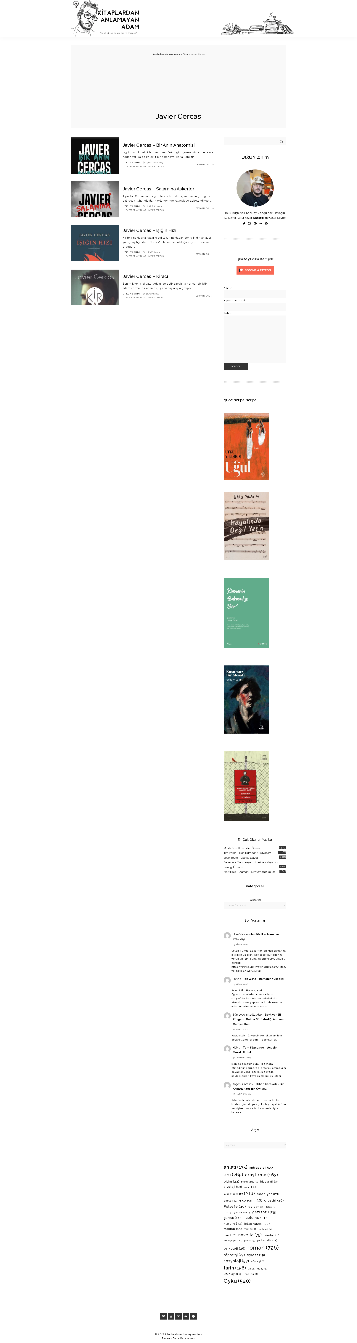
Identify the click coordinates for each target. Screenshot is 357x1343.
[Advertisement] (178, 84)
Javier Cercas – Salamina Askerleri (159, 189)
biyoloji (233, 1187)
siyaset (256, 1255)
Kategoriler (255, 899)
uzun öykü (233, 1273)
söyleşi (258, 1261)
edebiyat (268, 1194)
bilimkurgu (249, 1181)
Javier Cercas (156, 166)
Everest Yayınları (136, 166)
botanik (250, 1187)
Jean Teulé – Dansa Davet (241, 857)
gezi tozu (264, 1212)
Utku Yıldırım (131, 163)
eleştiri (274, 1200)
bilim (231, 1181)
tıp (251, 1268)
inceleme (255, 1218)
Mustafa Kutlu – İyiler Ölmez (242, 848)
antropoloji (261, 1167)
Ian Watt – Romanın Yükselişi (264, 979)
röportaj (234, 1255)
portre (249, 1240)
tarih (235, 1268)
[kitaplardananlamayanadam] (182, 18)
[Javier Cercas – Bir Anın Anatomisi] (95, 155)
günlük (232, 1218)
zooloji (251, 1274)
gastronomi (242, 1212)
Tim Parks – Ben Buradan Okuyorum (247, 853)
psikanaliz (267, 1240)
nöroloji (272, 1235)
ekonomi (250, 1200)
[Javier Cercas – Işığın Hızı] (95, 243)
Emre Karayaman (184, 1338)
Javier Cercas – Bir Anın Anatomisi (159, 145)
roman (263, 1247)
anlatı (235, 1167)
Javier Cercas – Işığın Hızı (149, 230)
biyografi (269, 1181)
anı (233, 1175)
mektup (233, 1229)
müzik (230, 1235)
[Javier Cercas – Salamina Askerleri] (95, 199)
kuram (233, 1224)
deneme (239, 1193)
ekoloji (230, 1200)
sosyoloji (236, 1261)
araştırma (261, 1175)
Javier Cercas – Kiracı (145, 276)
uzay (262, 1268)
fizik (228, 1212)
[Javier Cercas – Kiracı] (95, 287)
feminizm (255, 1207)
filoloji (270, 1207)
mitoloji (265, 1229)
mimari (251, 1229)
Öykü (237, 1281)
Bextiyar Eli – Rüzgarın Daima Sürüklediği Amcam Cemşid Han (258, 1019)
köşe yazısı (257, 1224)
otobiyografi (233, 1240)
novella (250, 1234)
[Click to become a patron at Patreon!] (255, 270)
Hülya (236, 1047)
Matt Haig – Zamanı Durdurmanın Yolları (250, 872)
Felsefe (235, 1206)
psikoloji (234, 1248)
